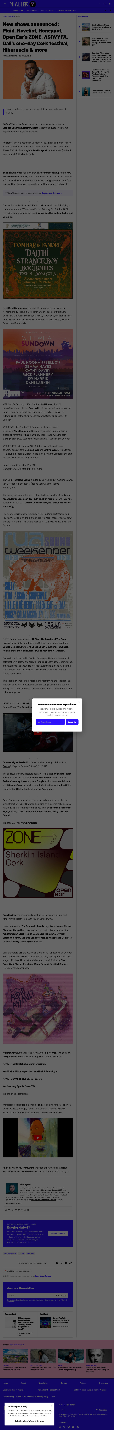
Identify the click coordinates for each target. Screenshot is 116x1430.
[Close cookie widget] (51, 1405)
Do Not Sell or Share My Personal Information (29, 1421)
